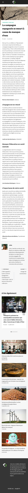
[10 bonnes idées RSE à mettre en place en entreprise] (14, 347)
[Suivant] (24, 313)
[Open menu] (3, 2)
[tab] (12, 331)
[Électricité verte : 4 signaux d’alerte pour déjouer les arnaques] (14, 416)
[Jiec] (14, 2)
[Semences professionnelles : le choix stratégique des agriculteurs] (14, 393)
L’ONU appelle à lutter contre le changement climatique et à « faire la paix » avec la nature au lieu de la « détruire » (7, 276)
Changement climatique (8, 22)
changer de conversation (23, 271)
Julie (10, 245)
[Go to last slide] (4, 313)
